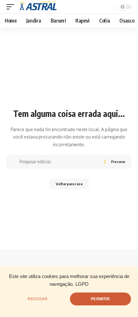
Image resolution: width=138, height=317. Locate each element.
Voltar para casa (69, 184)
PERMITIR (100, 299)
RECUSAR (37, 299)
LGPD (82, 284)
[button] (11, 7)
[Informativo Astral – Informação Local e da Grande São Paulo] (38, 7)
